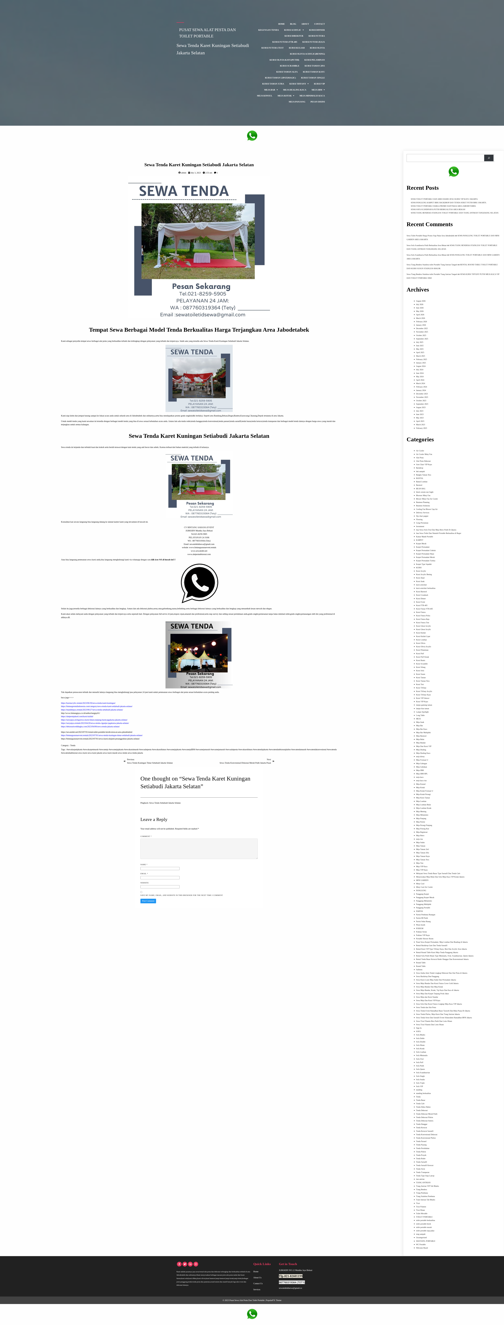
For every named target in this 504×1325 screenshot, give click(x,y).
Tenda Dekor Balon (423, 1107)
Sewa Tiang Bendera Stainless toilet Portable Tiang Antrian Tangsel (432, 265)
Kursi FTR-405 (421, 605)
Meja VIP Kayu (422, 870)
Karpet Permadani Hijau (425, 554)
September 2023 (422, 404)
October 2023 (421, 401)
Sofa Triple (420, 1083)
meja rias (419, 839)
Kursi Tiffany (421, 688)
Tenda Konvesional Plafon (426, 1138)
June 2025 (420, 346)
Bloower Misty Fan (423, 495)
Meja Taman (420, 846)
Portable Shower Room (424, 939)
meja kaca (419, 777)
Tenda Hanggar (421, 1124)
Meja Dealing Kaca (423, 753)
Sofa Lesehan (421, 1052)
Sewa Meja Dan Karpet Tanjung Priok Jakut (432, 994)
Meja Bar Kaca (421, 729)
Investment (420, 526)
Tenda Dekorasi (422, 1110)
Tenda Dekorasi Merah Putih (426, 1114)
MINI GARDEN (422, 880)
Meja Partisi (420, 822)
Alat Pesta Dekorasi (423, 461)
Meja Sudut (420, 842)
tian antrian (420, 1179)
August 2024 (421, 366)
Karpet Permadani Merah (425, 557)
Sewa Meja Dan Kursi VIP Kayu (428, 1000)
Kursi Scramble (422, 664)
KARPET (419, 540)
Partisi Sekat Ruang (423, 921)
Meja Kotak (420, 788)
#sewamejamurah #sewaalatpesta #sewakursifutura (232, 749)
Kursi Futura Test (422, 623)
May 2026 (420, 311)
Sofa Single (420, 1076)
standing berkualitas (423, 1093)
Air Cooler (420, 451)
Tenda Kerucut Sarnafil (424, 1131)
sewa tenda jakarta (135, 753)
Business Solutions (423, 506)
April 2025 (420, 352)
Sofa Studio (420, 1080)
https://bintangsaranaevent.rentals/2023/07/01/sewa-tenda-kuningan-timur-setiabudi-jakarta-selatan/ (102, 735)
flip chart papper (422, 516)
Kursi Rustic (420, 660)
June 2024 (420, 373)
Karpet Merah (421, 544)
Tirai (418, 1203)
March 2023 (420, 425)
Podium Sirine (421, 932)
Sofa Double (420, 1042)
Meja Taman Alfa (422, 853)
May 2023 (420, 418)
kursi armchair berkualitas (425, 588)
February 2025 (421, 359)
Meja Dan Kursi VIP (423, 746)
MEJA (418, 719)
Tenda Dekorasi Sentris (424, 1121)
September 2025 (422, 339)
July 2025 (419, 342)
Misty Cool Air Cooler (424, 887)
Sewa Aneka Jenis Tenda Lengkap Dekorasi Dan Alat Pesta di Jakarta (441, 973)
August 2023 (421, 407)
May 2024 (420, 377)
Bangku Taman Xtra (423, 475)
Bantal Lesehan (421, 482)
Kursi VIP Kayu (422, 702)
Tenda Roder (421, 1159)
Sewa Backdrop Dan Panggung (427, 976)
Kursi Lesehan (421, 640)
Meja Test (419, 863)
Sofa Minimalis (421, 1055)
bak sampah (420, 471)
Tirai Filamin (421, 1207)
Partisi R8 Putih (422, 918)
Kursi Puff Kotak (422, 657)
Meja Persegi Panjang (424, 825)
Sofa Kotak (420, 1049)
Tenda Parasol (421, 1141)
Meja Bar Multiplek (423, 733)
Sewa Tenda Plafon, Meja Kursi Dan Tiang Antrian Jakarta (438, 1014)
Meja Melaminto (422, 815)
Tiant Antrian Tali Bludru (425, 1200)
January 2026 (421, 325)
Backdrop (419, 468)
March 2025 (420, 356)
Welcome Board (422, 1248)
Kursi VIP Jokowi (422, 698)
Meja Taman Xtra (422, 860)
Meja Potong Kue (422, 829)
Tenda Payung (421, 1145)
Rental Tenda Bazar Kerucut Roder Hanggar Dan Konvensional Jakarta (442, 959)
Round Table (421, 963)
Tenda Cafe (420, 1104)
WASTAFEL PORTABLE (425, 1241)
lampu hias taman (422, 709)
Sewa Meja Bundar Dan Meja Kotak (429, 987)
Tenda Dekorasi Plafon (424, 1117)
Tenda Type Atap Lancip (425, 1176)
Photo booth (420, 925)
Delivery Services (422, 513)
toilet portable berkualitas (425, 1220)
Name (144, 865)
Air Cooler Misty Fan (424, 454)
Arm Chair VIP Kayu (424, 465)
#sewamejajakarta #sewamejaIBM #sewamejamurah (189, 749)
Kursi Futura (421, 612)
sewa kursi (83, 753)
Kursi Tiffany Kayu (423, 695)
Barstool (419, 485)
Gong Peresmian (422, 523)
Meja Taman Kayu (423, 856)
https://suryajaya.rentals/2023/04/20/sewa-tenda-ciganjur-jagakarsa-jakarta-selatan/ (95, 723)
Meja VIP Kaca (421, 867)
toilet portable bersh (423, 1224)
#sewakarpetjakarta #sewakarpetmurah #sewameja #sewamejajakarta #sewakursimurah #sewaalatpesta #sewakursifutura (117, 749)
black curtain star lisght (424, 492)
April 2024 (420, 380)
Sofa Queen (420, 1069)
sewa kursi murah (110, 753)
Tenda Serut (420, 1169)
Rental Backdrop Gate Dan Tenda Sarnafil (431, 945)
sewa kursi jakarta (95, 753)
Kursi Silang (420, 667)
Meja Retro (420, 836)
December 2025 (422, 328)
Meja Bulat (420, 739)
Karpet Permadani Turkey (425, 561)
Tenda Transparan (422, 1172)
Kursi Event (420, 602)
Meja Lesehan (421, 801)
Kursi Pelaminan (422, 650)
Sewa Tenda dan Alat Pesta (426, 1007)
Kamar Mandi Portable (424, 537)
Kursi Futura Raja (422, 619)
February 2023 (421, 428)
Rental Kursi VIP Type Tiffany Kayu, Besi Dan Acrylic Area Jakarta (441, 949)
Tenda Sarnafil (421, 1162)
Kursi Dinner (421, 599)
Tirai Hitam (420, 1210)
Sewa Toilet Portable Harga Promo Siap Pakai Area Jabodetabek (430, 236)
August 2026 (421, 301)
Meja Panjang (421, 818)
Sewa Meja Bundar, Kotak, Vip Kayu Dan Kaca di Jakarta (437, 990)
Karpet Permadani (422, 547)
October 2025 (421, 335)
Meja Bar (419, 726)
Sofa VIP (419, 1086)
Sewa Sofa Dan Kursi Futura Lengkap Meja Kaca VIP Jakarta (439, 1004)
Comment (146, 836)
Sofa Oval (420, 1059)
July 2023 (419, 411)
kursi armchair (421, 585)
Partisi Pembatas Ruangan (425, 915)
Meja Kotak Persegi (423, 794)
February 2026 (421, 322)
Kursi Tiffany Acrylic (424, 691)
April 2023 (420, 421)
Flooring (419, 519)
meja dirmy (420, 757)
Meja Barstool (421, 736)
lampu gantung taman (424, 705)
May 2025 (420, 349)
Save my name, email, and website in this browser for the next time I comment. (181, 895)
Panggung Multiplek (423, 904)
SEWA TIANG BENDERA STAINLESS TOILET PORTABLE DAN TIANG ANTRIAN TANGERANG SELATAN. (455, 213)
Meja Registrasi (421, 832)
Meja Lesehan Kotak (423, 808)
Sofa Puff (419, 1062)
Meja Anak (420, 722)
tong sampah (420, 1234)
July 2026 (419, 304)
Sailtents (419, 970)
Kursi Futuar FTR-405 (424, 609)
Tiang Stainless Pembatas (425, 1196)
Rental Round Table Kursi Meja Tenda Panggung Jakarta (437, 952)
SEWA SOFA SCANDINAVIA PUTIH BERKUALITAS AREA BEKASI (438, 209)
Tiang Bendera (421, 1190)
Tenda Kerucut (421, 1128)
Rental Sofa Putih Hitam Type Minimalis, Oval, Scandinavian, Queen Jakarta (444, 956)
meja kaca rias (421, 781)
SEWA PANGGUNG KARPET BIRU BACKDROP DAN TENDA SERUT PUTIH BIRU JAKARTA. (449, 203)
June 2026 (420, 308)
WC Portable (421, 1244)
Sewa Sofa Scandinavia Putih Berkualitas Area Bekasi (427, 245)
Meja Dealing (421, 750)
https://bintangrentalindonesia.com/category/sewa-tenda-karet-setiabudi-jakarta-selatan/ (96, 706)
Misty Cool (420, 884)
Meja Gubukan (421, 767)
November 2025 (422, 332)
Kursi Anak (420, 581)
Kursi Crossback (422, 595)
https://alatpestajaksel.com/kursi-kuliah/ (77, 716)
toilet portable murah (424, 1227)
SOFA (418, 1031)
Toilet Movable (421, 1214)
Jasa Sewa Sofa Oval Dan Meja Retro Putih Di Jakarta (436, 530)
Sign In (419, 1028)
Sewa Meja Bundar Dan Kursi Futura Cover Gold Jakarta (437, 983)
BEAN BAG (420, 489)
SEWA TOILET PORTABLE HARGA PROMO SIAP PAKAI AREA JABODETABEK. (443, 206)
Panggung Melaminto (424, 901)
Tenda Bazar (420, 1100)
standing (419, 1090)
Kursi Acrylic (421, 571)
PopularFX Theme (273, 1300)
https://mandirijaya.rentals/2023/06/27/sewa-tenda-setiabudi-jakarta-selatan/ (92, 710)
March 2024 (420, 383)
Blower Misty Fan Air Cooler (427, 499)
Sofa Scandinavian (423, 1073)
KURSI (419, 568)
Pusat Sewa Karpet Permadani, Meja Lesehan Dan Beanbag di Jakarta (442, 942)
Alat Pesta (420, 458)
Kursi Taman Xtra (422, 681)
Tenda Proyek (421, 1155)
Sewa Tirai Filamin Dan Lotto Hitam (430, 1025)
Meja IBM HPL (422, 774)
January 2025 (421, 363)
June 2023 (420, 414)
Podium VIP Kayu (423, 935)
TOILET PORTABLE (424, 1217)
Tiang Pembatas (422, 1193)
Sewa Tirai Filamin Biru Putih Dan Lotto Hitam (434, 1021)
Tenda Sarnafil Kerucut (424, 1165)
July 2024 (419, 370)
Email (144, 874)
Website (144, 883)
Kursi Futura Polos (423, 616)
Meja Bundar (421, 743)
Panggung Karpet (422, 894)
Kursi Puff (420, 654)
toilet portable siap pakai (425, 1231)
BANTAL (419, 478)
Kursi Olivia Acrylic (423, 647)
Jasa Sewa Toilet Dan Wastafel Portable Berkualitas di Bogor (438, 533)
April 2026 (420, 315)
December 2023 (422, 394)
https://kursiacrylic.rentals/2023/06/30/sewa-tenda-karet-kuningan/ (88, 703)
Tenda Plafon (421, 1152)
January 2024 (421, 390)
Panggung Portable (423, 908)
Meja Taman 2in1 (422, 849)
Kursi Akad (420, 578)
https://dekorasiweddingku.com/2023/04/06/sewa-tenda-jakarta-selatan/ (90, 726)
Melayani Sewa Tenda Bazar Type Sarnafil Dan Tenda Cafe (438, 873)
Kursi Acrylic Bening (424, 574)
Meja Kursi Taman (423, 798)
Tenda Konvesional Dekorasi (426, 1135)
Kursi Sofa (420, 671)
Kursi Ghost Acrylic (423, 626)
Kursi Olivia (420, 643)
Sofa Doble (420, 1038)
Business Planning (422, 502)
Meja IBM (420, 770)
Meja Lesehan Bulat (423, 805)
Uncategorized (421, 1238)
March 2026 (420, 318)
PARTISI (419, 911)
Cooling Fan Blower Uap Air (427, 509)
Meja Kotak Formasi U (424, 791)
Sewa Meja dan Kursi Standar (427, 997)
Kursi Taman (421, 678)
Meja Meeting (421, 812)
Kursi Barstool (421, 592)
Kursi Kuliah (421, 633)
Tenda (72, 745)
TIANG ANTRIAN (423, 1183)
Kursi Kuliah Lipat (423, 636)
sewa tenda (123, 753)
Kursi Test (420, 684)
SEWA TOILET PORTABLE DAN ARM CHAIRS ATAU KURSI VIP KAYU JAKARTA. (444, 199)
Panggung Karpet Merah (425, 897)
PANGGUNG (421, 891)
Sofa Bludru (420, 1035)
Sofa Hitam (420, 1045)
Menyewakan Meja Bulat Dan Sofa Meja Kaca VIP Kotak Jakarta (440, 877)
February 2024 (421, 387)
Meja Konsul (421, 784)
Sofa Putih (420, 1066)
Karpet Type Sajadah (424, 564)
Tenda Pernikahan (422, 1148)
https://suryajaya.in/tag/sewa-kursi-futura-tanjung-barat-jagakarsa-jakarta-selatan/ (94, 720)
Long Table (420, 715)
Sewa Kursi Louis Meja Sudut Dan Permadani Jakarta (436, 980)
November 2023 (422, 397)
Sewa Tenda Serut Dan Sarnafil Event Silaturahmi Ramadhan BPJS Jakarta (444, 1018)
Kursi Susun (420, 674)
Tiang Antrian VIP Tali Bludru (427, 1186)
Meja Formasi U (422, 760)
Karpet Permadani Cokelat (426, 550)
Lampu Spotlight (422, 712)
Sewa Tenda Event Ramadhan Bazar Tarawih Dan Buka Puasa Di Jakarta (443, 1011)
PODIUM (419, 928)
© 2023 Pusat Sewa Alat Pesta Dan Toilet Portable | (244, 1300)
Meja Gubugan (421, 764)
